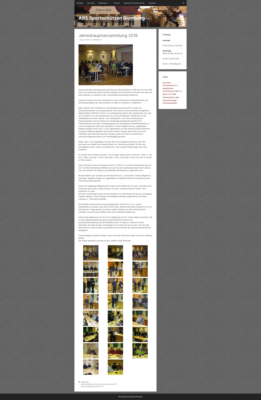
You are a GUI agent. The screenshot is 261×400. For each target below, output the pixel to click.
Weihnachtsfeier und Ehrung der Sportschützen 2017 (99, 384)
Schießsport (102, 3)
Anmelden (152, 3)
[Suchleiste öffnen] (184, 3)
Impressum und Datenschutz (134, 3)
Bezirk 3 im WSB (169, 94)
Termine (117, 3)
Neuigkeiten (85, 382)
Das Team (90, 3)
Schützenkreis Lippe (171, 97)
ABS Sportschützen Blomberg (112, 18)
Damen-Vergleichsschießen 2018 (92, 386)
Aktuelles (79, 3)
